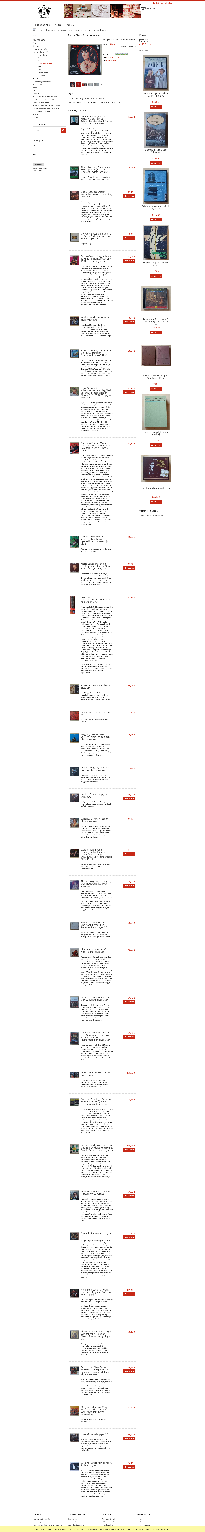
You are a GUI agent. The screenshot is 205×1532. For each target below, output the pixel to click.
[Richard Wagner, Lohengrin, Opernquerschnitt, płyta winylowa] (74, 885)
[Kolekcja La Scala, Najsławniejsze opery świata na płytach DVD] (74, 605)
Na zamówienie (73, 1519)
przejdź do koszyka (146, 44)
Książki (35, 43)
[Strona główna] (44, 12)
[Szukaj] (63, 130)
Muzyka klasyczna (45, 64)
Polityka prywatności (40, 1522)
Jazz (39, 67)
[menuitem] (42, 25)
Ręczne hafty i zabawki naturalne (46, 108)
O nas (139, 1519)
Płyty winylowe (41, 55)
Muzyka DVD (37, 84)
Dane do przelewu (143, 1525)
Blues (40, 61)
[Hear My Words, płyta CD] (74, 1437)
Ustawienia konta (108, 1522)
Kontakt (140, 1522)
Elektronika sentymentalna (43, 99)
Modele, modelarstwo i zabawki (45, 96)
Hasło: (35, 154)
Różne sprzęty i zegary (41, 102)
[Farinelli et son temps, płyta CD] (74, 1236)
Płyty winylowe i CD (40, 52)
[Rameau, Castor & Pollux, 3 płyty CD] (74, 689)
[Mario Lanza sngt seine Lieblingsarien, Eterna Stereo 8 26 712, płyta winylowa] (74, 568)
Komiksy (36, 46)
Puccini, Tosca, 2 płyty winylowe (152, 515)
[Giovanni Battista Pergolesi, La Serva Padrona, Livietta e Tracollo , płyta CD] (74, 237)
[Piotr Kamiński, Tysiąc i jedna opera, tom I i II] (74, 1075)
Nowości (36, 114)
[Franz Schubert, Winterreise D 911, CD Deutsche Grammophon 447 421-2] (74, 353)
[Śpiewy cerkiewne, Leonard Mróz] (74, 716)
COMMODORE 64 (39, 40)
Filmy (35, 87)
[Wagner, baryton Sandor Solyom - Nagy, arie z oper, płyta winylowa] (74, 738)
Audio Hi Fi (37, 93)
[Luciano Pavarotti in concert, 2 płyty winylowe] (74, 1466)
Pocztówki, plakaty (40, 49)
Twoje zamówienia (108, 1519)
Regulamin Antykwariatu (41, 1519)
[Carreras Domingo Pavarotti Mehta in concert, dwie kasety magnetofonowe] (74, 1102)
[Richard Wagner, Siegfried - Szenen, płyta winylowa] (74, 771)
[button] (101, 85)
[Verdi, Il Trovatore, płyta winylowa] (74, 797)
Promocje (36, 117)
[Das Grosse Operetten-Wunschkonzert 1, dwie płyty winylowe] (74, 195)
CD (36, 79)
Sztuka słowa (43, 73)
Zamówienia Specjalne (41, 111)
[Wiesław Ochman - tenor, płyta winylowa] (74, 823)
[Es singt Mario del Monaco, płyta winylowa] (74, 321)
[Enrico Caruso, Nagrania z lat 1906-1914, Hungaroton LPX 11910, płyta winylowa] (74, 260)
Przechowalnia (107, 1525)
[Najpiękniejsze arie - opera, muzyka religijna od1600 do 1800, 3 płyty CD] (74, 1293)
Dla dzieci (42, 76)
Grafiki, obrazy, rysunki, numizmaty (46, 105)
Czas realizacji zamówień (76, 1525)
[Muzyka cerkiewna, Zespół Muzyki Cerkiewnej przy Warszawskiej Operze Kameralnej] (74, 1411)
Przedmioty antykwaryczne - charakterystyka (48, 1525)
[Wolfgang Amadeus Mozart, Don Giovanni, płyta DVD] (74, 1002)
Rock (40, 58)
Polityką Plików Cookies (88, 1529)
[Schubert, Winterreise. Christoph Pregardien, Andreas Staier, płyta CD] (74, 926)
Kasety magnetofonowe (42, 81)
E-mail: (35, 146)
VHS (34, 90)
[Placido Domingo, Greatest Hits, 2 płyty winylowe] (74, 1195)
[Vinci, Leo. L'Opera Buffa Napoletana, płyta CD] (74, 952)
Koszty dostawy (73, 1522)
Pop (39, 70)
